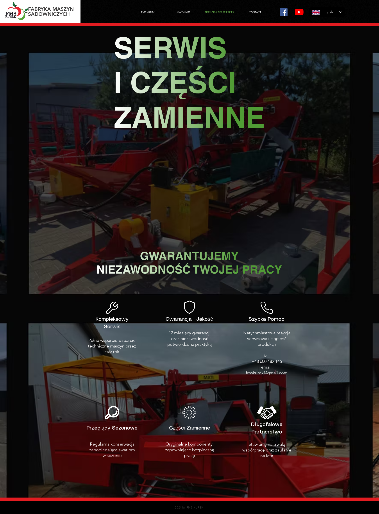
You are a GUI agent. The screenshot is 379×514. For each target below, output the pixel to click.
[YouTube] (299, 12)
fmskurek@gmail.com (267, 372)
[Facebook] (284, 12)
